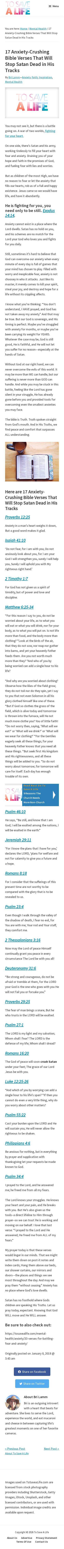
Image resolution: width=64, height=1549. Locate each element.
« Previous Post (15, 1449)
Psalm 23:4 (14, 906)
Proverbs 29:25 (17, 1001)
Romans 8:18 (16, 873)
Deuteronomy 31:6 (20, 968)
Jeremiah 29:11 (18, 839)
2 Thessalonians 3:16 (22, 940)
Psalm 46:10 (15, 811)
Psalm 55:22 (15, 1114)
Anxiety (26, 77)
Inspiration (45, 77)
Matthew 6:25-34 (19, 607)
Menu (56, 6)
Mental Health (13, 81)
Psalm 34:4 (14, 1176)
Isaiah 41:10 (15, 540)
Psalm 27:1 (14, 1024)
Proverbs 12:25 (17, 517)
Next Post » (51, 1449)
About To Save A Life (17, 1453)
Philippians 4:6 (17, 1143)
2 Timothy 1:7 (16, 578)
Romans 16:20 (17, 1053)
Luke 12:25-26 (17, 1081)
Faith (35, 77)
